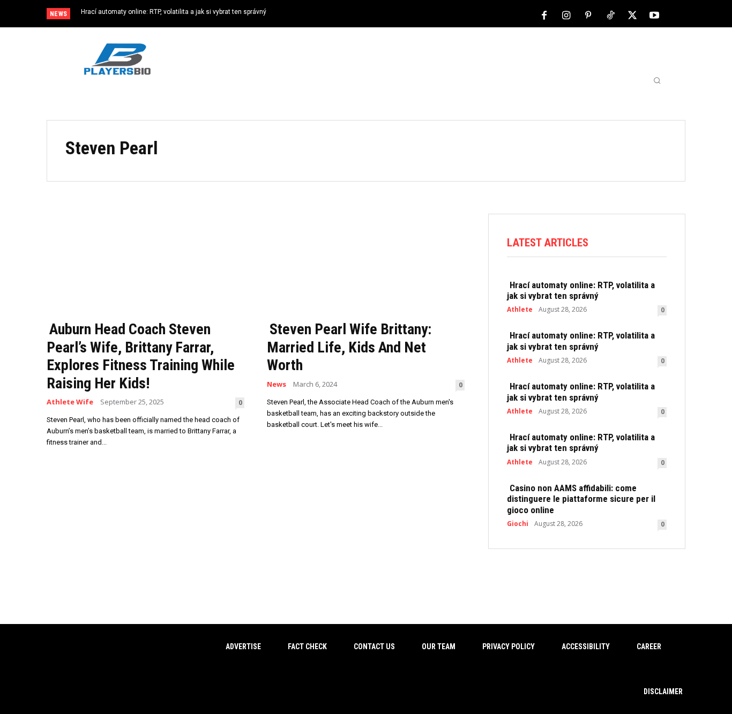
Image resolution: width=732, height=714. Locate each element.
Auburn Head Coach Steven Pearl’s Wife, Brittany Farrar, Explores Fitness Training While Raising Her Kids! (141, 356)
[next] (401, 14)
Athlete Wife (70, 402)
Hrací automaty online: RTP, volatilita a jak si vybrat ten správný (173, 12)
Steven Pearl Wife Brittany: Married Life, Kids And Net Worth (349, 347)
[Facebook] (544, 14)
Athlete (520, 309)
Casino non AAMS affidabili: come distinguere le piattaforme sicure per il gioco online (581, 499)
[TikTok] (610, 14)
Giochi (517, 524)
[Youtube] (654, 14)
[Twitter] (632, 14)
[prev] (384, 14)
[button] (657, 80)
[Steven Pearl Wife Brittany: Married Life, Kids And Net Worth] (366, 264)
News (276, 384)
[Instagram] (566, 14)
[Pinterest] (588, 14)
